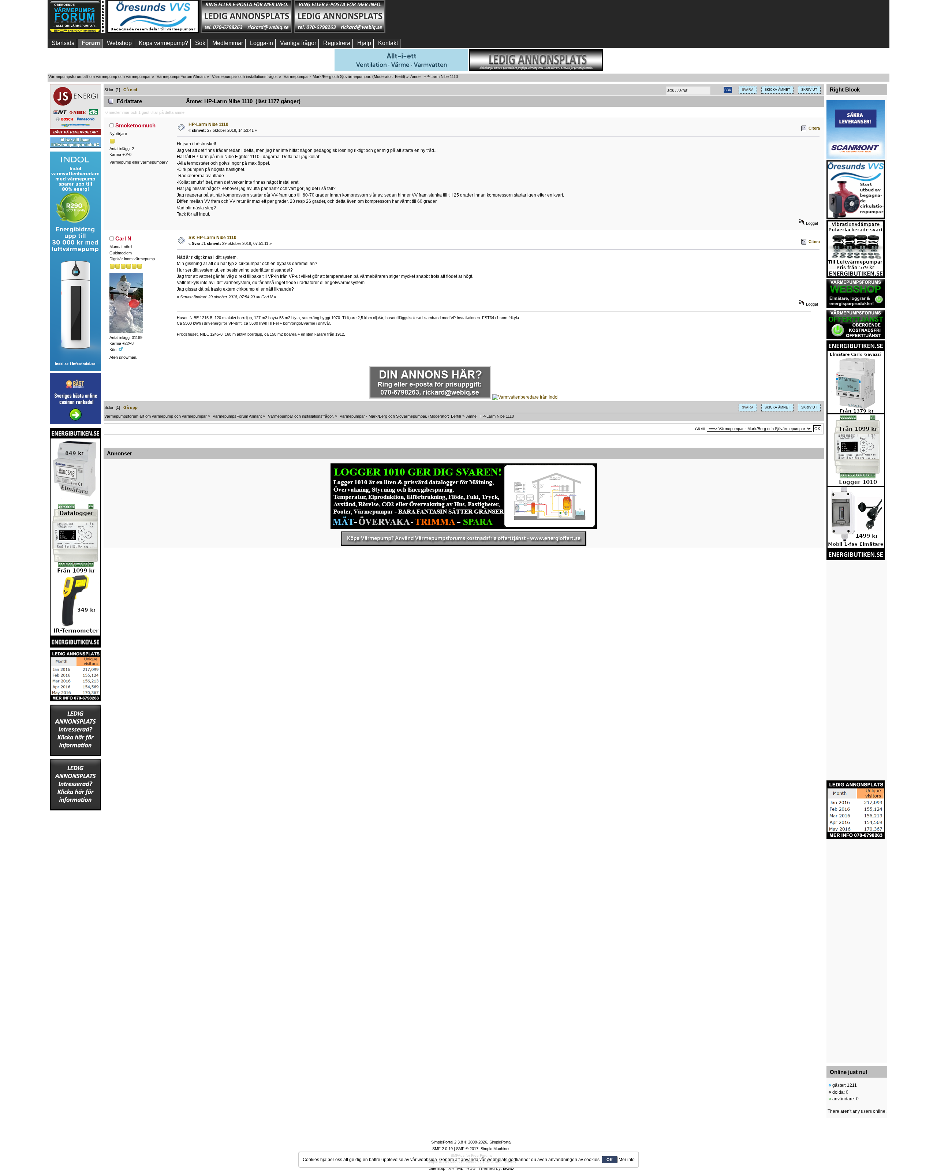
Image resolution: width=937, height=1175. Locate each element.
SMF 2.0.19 (442, 1148)
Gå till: (700, 429)
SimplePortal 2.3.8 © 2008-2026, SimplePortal (471, 1142)
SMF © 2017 (467, 1148)
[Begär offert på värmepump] (464, 538)
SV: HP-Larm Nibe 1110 (212, 237)
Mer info (627, 1159)
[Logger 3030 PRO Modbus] (464, 496)
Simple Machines (496, 1148)
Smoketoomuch (135, 125)
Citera (814, 128)
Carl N (123, 238)
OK (609, 1159)
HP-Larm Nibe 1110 (208, 124)
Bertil (399, 76)
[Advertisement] (433, 16)
